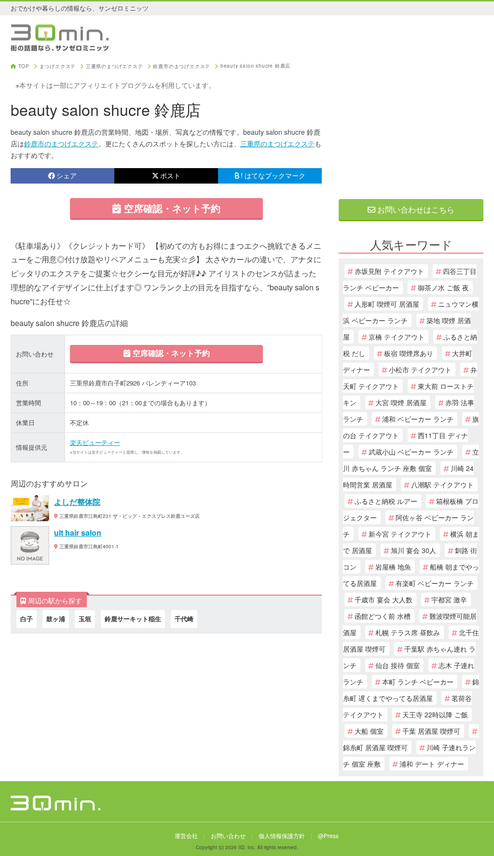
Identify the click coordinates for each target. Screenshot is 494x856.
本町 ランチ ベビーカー (417, 681)
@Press (328, 835)
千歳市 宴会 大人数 (383, 599)
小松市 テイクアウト (420, 369)
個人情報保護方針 (282, 835)
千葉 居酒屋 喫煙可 (431, 731)
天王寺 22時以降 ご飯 (435, 714)
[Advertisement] (411, 124)
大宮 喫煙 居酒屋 (400, 402)
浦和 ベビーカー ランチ (417, 419)
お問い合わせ (228, 835)
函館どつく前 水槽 (383, 616)
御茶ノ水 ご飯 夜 (443, 287)
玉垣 (85, 618)
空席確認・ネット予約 (170, 208)
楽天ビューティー (95, 442)
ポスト (170, 175)
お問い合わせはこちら (414, 209)
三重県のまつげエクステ (277, 143)
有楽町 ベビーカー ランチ (435, 583)
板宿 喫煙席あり (408, 353)
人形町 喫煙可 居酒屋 (387, 304)
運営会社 (186, 835)
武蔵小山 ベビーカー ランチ (411, 452)
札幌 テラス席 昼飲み (407, 632)
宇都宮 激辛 (449, 599)
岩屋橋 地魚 (393, 566)
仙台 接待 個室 (397, 665)
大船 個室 (369, 731)
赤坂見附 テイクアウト (389, 271)
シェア (66, 175)
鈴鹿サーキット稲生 (133, 618)
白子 (26, 618)
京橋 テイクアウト (397, 337)
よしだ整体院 (77, 501)
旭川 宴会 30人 (413, 550)
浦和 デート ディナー (431, 764)
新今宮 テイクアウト (400, 534)
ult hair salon (77, 532)
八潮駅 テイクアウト (442, 484)
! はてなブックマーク (273, 175)
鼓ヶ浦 (55, 618)
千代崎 (184, 618)
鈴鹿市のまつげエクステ (61, 143)
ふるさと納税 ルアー (386, 501)
